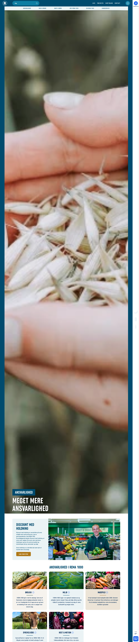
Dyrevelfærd (28, 632)
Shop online (109, 3)
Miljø (65, 592)
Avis (93, 3)
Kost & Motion (65, 632)
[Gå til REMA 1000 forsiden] (5, 3)
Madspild (101, 592)
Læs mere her (23, 554)
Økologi (28, 592)
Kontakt (117, 3)
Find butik (100, 3)
